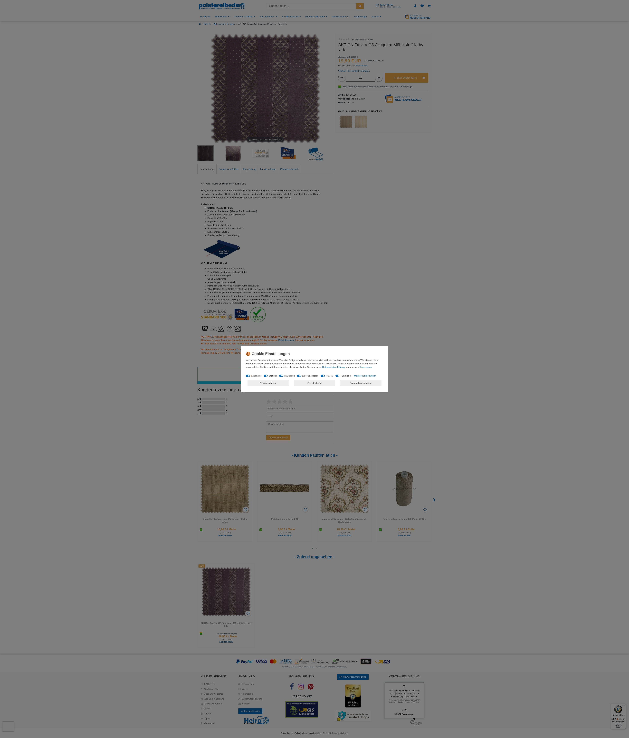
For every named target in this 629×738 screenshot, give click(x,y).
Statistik (273, 375)
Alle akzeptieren (268, 383)
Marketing (289, 375)
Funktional (346, 375)
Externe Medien (310, 375)
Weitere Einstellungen (365, 375)
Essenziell (256, 375)
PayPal (329, 375)
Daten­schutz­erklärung (333, 367)
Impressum (366, 367)
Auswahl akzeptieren (361, 383)
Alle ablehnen (314, 383)
